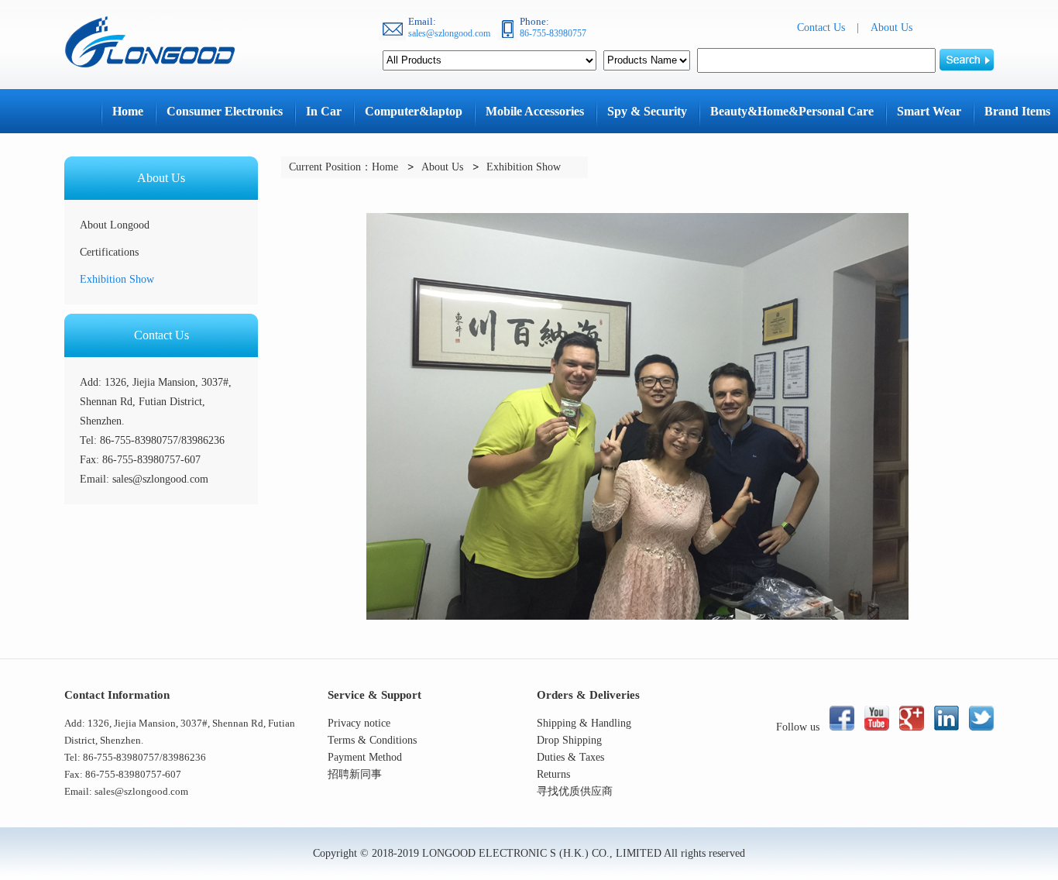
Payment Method (365, 757)
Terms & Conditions (372, 740)
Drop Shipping (569, 740)
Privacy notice (359, 723)
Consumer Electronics (225, 111)
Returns (553, 774)
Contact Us (821, 27)
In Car (324, 111)
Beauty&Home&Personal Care (792, 111)
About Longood (114, 225)
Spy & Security (647, 111)
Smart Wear (929, 111)
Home (127, 111)
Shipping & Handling (584, 723)
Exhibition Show (117, 279)
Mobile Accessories (535, 111)
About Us (891, 27)
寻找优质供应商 (575, 791)
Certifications (109, 252)
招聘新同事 (355, 774)
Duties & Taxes (570, 757)
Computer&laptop (413, 111)
